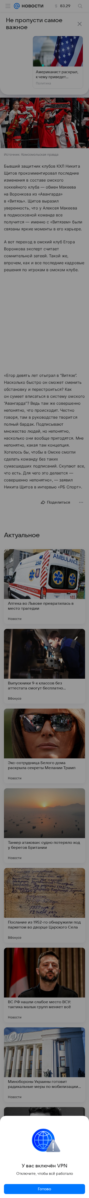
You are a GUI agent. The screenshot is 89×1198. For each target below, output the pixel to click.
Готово (44, 1189)
